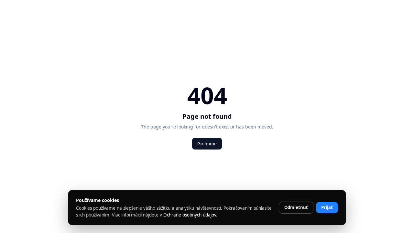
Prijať (327, 207)
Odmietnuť (296, 207)
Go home (207, 143)
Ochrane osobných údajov (189, 215)
